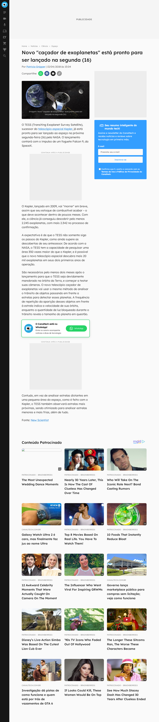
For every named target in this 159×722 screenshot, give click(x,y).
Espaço (55, 46)
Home (24, 46)
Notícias (34, 46)
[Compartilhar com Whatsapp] (40, 73)
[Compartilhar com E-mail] (53, 73)
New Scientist (40, 420)
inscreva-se (120, 159)
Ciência (44, 46)
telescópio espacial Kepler (55, 129)
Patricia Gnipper (35, 66)
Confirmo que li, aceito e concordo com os (121, 171)
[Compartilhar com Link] (59, 73)
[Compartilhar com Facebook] (46, 73)
